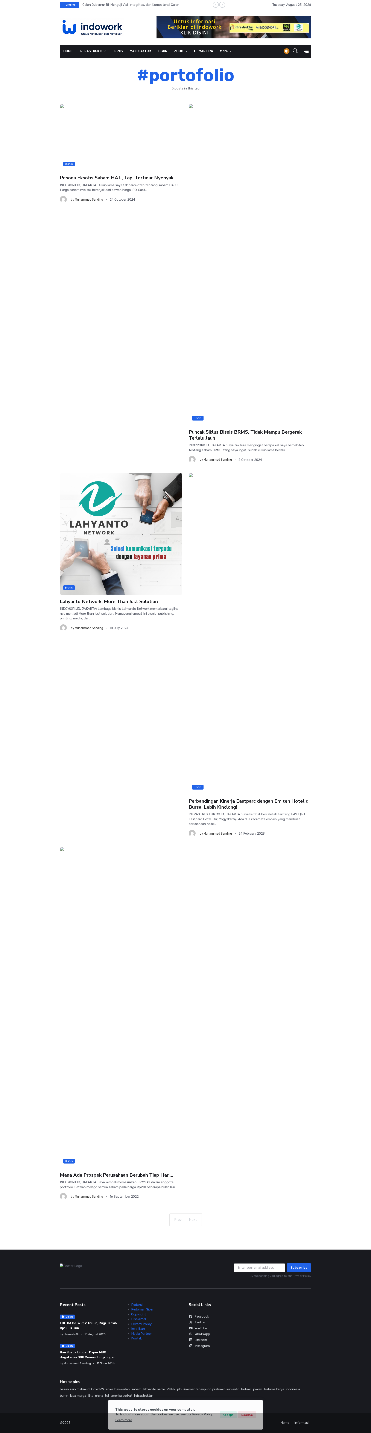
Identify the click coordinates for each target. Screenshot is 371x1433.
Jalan (69, 1316)
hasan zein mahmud (75, 1389)
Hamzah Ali (71, 1334)
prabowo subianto (225, 1389)
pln (179, 1389)
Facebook (202, 1316)
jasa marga (78, 1396)
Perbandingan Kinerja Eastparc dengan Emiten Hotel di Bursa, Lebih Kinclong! (249, 804)
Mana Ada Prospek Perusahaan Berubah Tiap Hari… (116, 1175)
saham (136, 1389)
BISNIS (118, 51)
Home (284, 1423)
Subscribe (299, 1268)
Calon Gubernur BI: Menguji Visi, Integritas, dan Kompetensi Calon (130, 5)
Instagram (202, 1346)
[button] (295, 51)
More (224, 51)
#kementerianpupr (197, 1389)
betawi (246, 1389)
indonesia (293, 1389)
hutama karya (274, 1389)
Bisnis (69, 163)
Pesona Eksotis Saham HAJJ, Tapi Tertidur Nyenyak (116, 178)
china (99, 1396)
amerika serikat (121, 1396)
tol (107, 1396)
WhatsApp (202, 1334)
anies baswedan (118, 1389)
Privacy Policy (302, 1275)
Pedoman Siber (142, 1309)
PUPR (171, 1389)
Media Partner (141, 1334)
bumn (64, 1396)
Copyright (138, 1314)
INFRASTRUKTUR (92, 51)
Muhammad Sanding (89, 199)
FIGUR (162, 51)
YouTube (201, 1328)
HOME (68, 51)
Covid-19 (97, 1389)
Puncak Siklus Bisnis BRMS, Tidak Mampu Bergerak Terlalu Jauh (245, 435)
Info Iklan (138, 1329)
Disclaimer (138, 1319)
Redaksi (137, 1305)
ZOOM (179, 51)
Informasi (301, 1423)
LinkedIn (201, 1340)
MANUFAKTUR (140, 51)
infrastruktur (143, 1396)
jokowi (257, 1389)
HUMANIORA (203, 51)
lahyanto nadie (154, 1389)
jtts (90, 1396)
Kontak (136, 1338)
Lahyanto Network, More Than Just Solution (109, 601)
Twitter (200, 1322)
